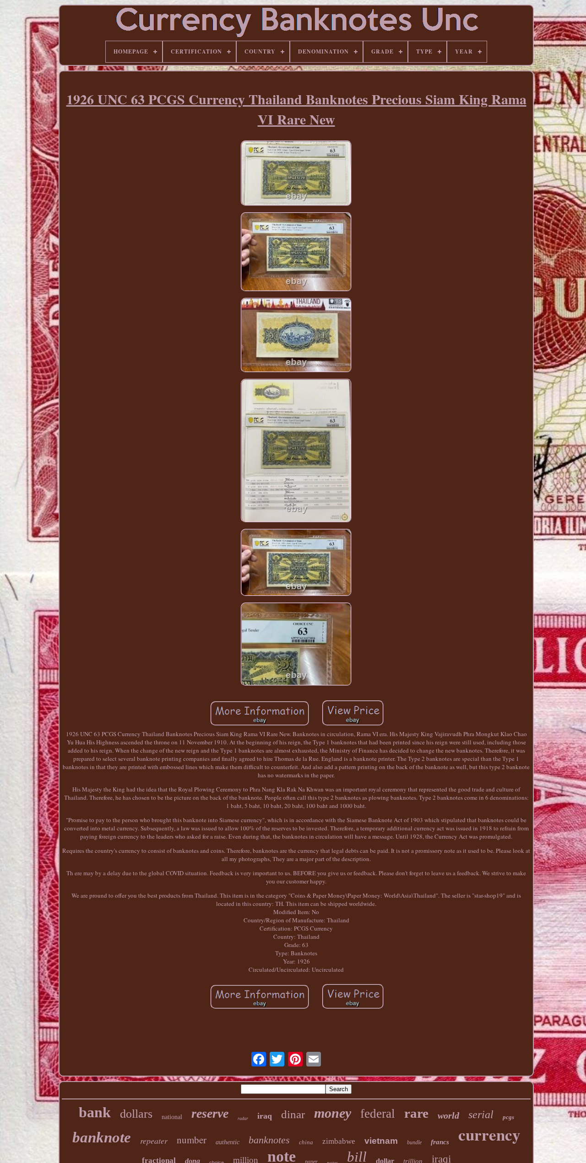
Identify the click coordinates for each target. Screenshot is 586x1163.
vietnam (381, 1141)
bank (95, 1112)
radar (243, 1118)
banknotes (269, 1140)
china (306, 1142)
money (332, 1112)
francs (440, 1142)
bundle (414, 1142)
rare (416, 1113)
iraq (264, 1115)
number (191, 1139)
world (448, 1115)
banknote (101, 1137)
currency (489, 1134)
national (172, 1117)
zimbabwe (338, 1141)
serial (481, 1114)
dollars (136, 1113)
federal (377, 1113)
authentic (227, 1142)
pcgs (508, 1117)
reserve (209, 1113)
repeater (154, 1140)
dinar (293, 1114)
